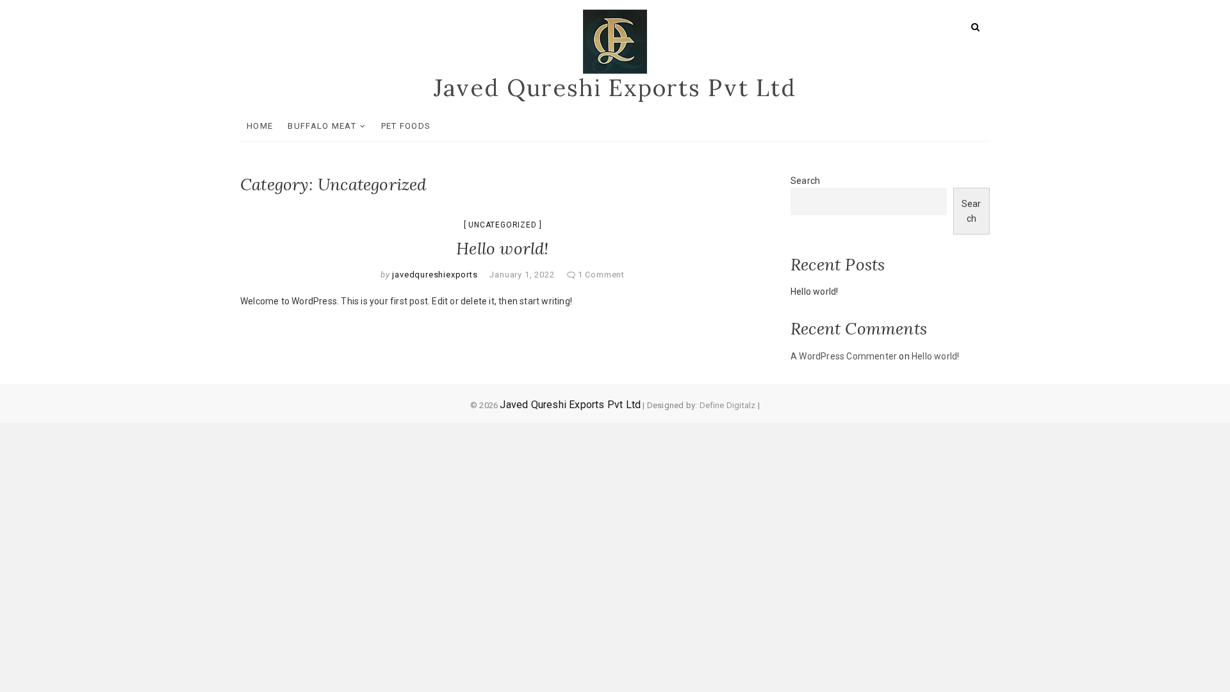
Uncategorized (502, 224)
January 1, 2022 (521, 274)
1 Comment (601, 274)
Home (260, 126)
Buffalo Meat (322, 126)
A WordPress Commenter (844, 356)
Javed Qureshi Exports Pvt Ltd (615, 88)
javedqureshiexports (434, 274)
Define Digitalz (728, 405)
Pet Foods (406, 126)
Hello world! (502, 248)
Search (805, 181)
